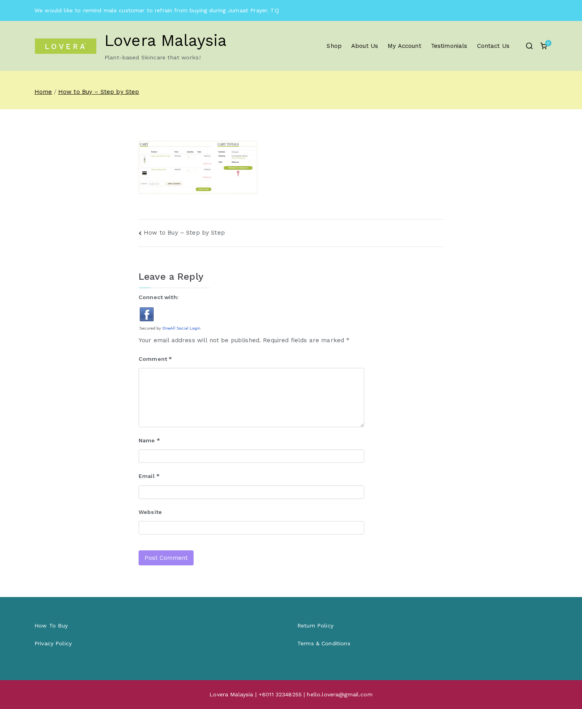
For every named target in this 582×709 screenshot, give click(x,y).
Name (149, 440)
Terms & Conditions (323, 643)
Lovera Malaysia (165, 40)
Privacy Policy (53, 643)
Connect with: (159, 297)
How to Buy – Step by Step (184, 232)
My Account (404, 45)
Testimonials (449, 45)
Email (149, 476)
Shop (334, 45)
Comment (155, 359)
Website (150, 512)
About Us (364, 45)
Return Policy (315, 625)
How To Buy (51, 625)
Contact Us (493, 45)
